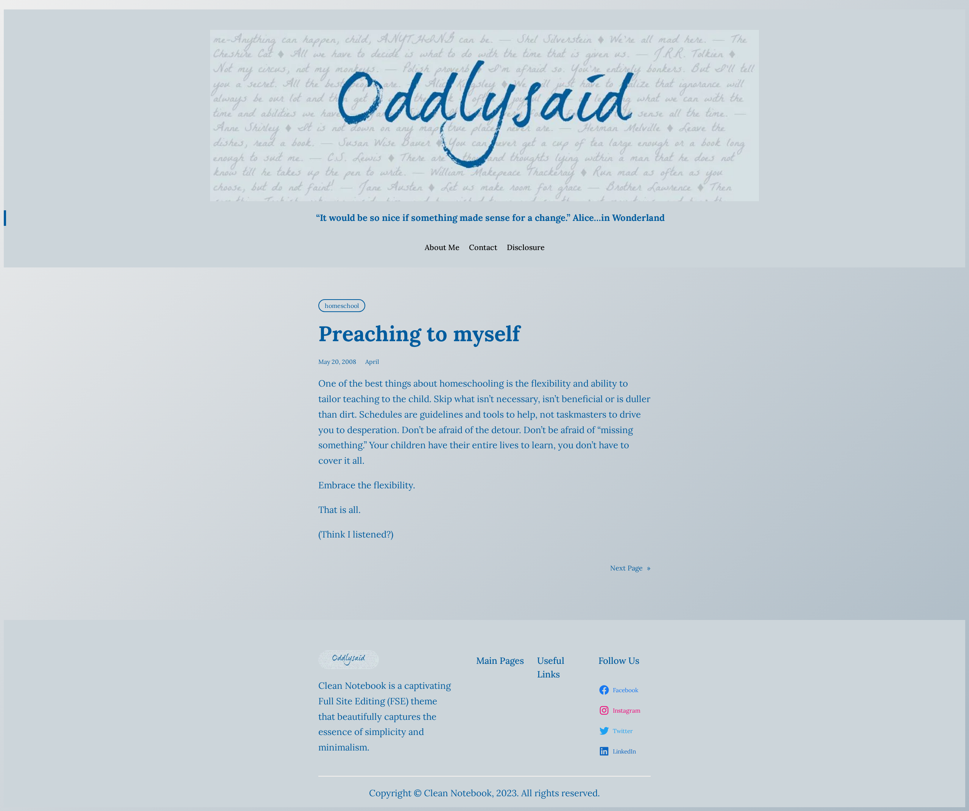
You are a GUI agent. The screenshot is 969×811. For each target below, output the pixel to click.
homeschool (342, 305)
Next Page (630, 568)
